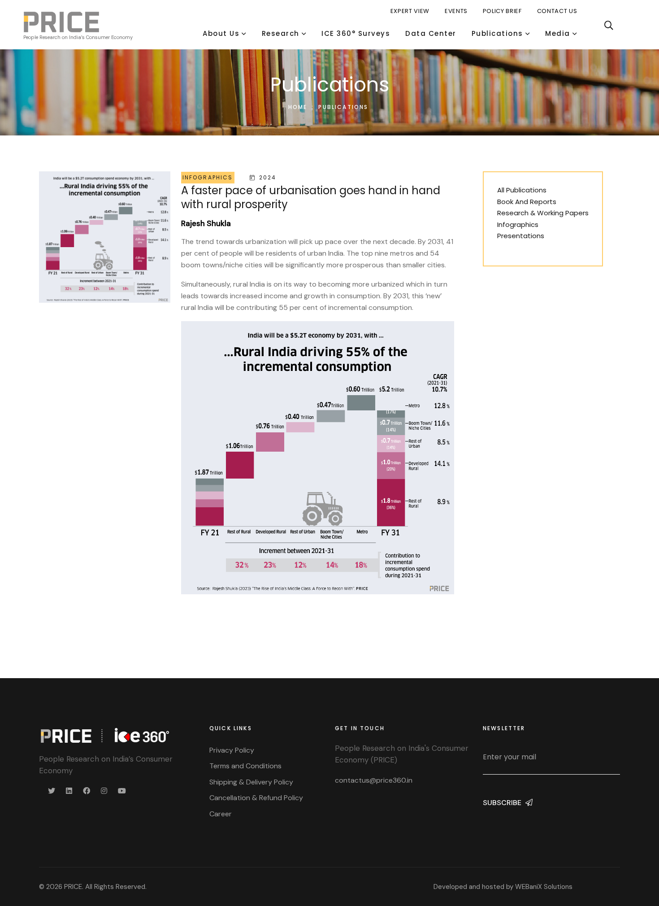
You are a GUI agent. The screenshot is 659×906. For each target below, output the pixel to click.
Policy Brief (502, 11)
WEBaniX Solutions (543, 886)
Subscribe (503, 802)
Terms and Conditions (245, 766)
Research (280, 33)
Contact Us (557, 11)
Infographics (517, 224)
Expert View (409, 11)
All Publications (521, 190)
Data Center (430, 33)
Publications (497, 33)
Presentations (520, 235)
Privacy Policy (231, 750)
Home (298, 107)
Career (220, 814)
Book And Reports (526, 201)
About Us (221, 33)
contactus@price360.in (373, 780)
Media (557, 33)
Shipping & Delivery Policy (251, 782)
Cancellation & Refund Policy (256, 797)
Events (456, 11)
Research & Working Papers (543, 213)
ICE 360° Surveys (355, 33)
